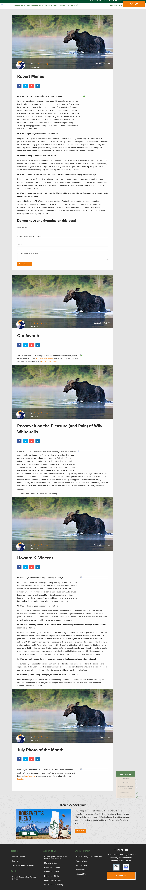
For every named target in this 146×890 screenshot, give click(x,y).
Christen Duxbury (41, 63)
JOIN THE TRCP (115, 5)
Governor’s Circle (51, 871)
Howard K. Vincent (126, 792)
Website (19, 245)
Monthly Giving (50, 863)
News (71, 5)
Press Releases (18, 857)
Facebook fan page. (49, 362)
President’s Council (52, 867)
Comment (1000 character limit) (27, 253)
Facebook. (21, 779)
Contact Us (81, 874)
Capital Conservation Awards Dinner (24, 878)
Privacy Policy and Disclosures (89, 857)
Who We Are (50, 5)
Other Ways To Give (52, 880)
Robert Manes (126, 778)
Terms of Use (81, 861)
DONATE (134, 4)
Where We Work (34, 5)
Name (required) (22, 228)
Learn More (80, 831)
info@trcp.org (29, 776)
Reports (15, 861)
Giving (62, 5)
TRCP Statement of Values (23, 865)
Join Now (121, 875)
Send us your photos (45, 359)
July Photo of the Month (126, 796)
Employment (81, 865)
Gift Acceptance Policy (53, 884)
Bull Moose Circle (51, 876)
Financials (80, 869)
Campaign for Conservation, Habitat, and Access (55, 858)
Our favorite (126, 782)
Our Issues (18, 5)
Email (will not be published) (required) (29, 236)
